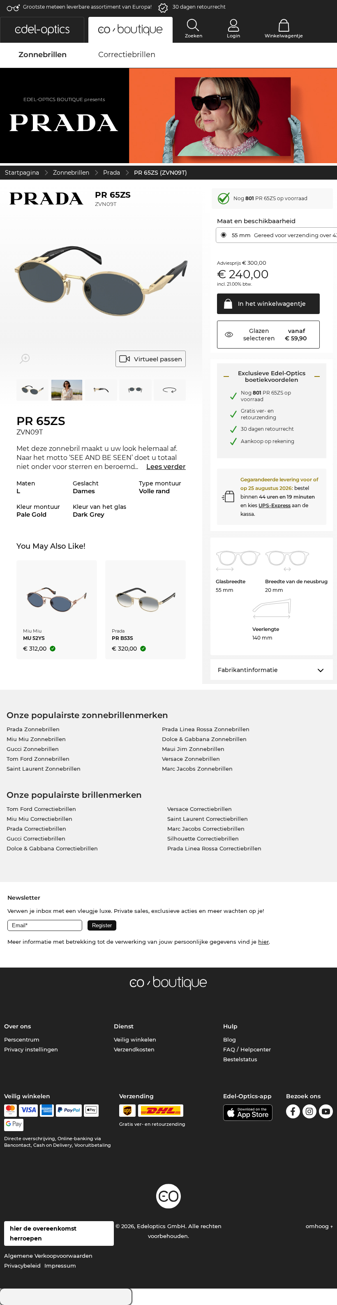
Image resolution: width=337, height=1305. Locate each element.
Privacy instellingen (31, 1049)
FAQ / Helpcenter (247, 1049)
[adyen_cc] (10, 1110)
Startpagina (22, 172)
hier (263, 941)
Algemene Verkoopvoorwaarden (48, 1255)
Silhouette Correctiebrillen (203, 838)
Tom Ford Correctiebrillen (41, 809)
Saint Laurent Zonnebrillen (44, 768)
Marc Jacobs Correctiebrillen (206, 828)
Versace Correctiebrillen (199, 809)
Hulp (230, 1026)
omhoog (318, 1226)
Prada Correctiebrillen (36, 828)
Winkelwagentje (284, 36)
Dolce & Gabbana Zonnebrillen (204, 739)
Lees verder (166, 467)
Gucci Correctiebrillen (36, 838)
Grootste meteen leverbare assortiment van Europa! (87, 7)
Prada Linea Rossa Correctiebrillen (214, 848)
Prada (111, 172)
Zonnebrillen (71, 172)
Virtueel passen (158, 359)
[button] (42, 30)
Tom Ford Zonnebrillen (38, 758)
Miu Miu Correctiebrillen (39, 818)
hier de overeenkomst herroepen (43, 1233)
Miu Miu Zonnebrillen (36, 739)
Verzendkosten (134, 1049)
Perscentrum (21, 1039)
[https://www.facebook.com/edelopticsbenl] (293, 1112)
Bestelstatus (240, 1059)
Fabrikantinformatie (248, 670)
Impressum (60, 1265)
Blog (229, 1039)
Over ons (17, 1026)
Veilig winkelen (135, 1039)
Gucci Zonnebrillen (33, 749)
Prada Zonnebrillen (33, 729)
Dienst (124, 1026)
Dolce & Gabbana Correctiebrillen (52, 848)
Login (233, 36)
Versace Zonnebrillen (191, 758)
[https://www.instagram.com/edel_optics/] (309, 1112)
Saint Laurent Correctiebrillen (207, 818)
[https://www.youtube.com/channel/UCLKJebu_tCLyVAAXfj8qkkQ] (326, 1112)
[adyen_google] (13, 1125)
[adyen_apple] (91, 1110)
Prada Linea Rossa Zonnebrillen (205, 729)
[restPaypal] (69, 1110)
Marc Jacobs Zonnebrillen (197, 768)
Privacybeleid (22, 1265)
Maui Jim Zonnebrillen (193, 749)
